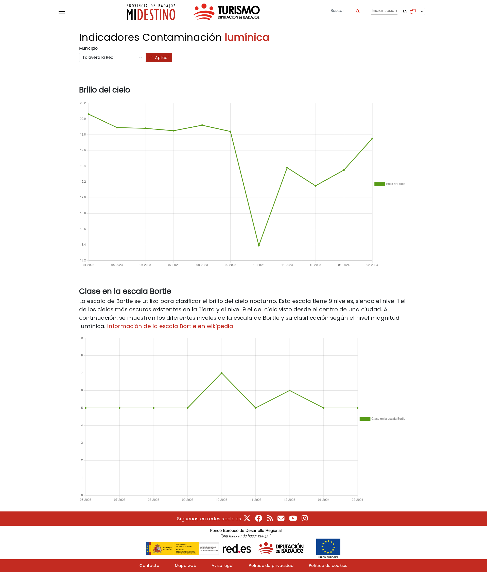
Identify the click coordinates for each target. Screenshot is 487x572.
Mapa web (185, 565)
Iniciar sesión (384, 10)
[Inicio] (193, 13)
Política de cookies (328, 565)
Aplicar (162, 58)
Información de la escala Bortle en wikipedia (170, 326)
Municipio (88, 48)
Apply (358, 11)
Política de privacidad (271, 565)
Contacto (149, 565)
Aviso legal (222, 565)
